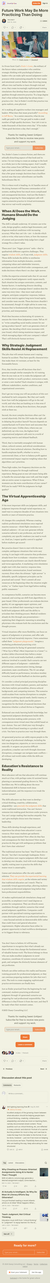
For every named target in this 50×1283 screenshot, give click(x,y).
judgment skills (40, 254)
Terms (36, 1264)
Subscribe (36, 3)
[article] (25, 1178)
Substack (13, 1278)
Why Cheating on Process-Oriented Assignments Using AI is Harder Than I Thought (19, 1172)
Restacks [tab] (17, 1085)
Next (42, 1069)
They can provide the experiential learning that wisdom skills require (24, 878)
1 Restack (25, 1053)
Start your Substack (19, 1272)
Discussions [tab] (19, 1163)
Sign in (45, 3)
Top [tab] (4, 1163)
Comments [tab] (7, 1085)
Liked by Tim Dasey (15, 1109)
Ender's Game (27, 66)
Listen (45, 21)
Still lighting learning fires (17, 1107)
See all (6, 1234)
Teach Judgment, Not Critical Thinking (16, 1215)
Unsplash (34, 60)
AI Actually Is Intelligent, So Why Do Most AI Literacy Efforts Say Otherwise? (19, 1195)
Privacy (29, 1264)
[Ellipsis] (47, 1106)
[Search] (45, 1163)
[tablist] (12, 1085)
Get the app (36, 1272)
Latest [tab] (10, 1163)
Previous (9, 1069)
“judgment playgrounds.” (23, 641)
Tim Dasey (11, 20)
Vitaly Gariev (23, 60)
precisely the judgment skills (29, 805)
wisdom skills (14, 254)
